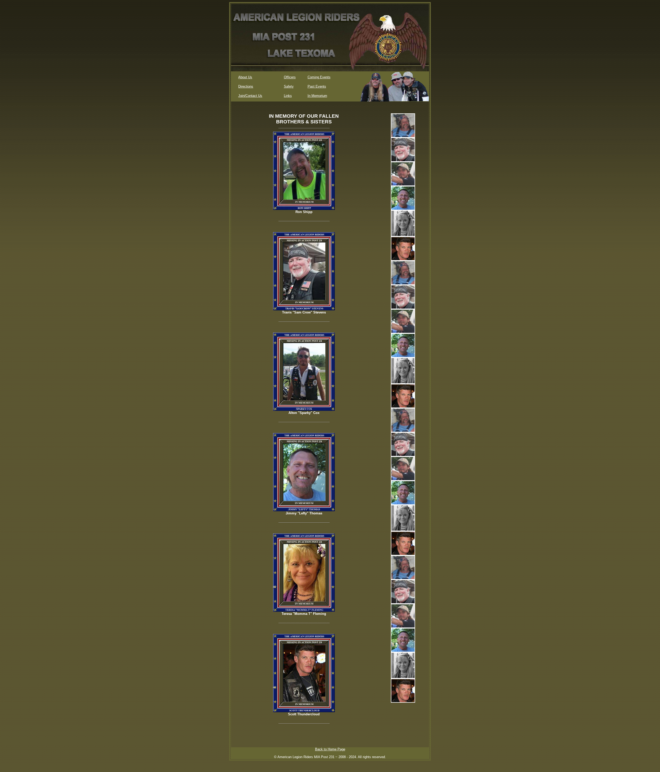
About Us (245, 77)
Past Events (317, 86)
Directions (245, 86)
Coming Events (319, 77)
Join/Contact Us (250, 96)
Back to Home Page (330, 749)
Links (288, 96)
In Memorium (317, 96)
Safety (289, 86)
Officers (290, 77)
